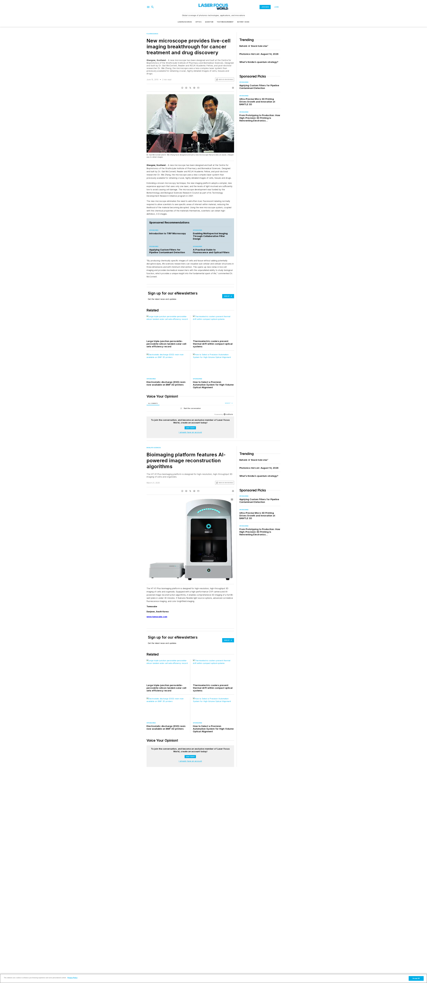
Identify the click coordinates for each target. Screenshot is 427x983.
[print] (233, 88)
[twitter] (190, 88)
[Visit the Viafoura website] (228, 414)
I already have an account (190, 432)
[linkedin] (186, 88)
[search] (152, 7)
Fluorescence (152, 34)
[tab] (153, 403)
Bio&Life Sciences (154, 447)
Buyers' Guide (243, 22)
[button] (148, 7)
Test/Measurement (225, 22)
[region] (190, 408)
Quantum (209, 22)
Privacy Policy (72, 978)
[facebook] (182, 88)
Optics (198, 22)
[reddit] (194, 88)
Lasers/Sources (185, 22)
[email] (198, 88)
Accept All (416, 978)
